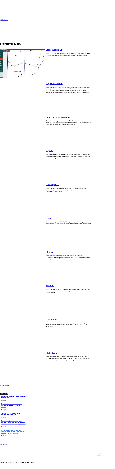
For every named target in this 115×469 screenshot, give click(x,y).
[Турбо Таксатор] (22, 97)
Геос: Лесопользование (58, 117)
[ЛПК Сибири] (10, 25)
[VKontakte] (6, 35)
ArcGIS (49, 151)
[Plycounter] (22, 333)
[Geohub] (22, 299)
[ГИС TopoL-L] (22, 198)
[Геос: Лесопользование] (22, 131)
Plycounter (52, 319)
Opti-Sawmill (52, 353)
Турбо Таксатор (54, 83)
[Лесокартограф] (22, 63)
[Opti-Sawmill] (22, 367)
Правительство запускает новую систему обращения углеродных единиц (11, 405)
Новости (4, 393)
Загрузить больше (4, 385)
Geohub (50, 285)
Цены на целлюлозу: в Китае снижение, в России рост (14, 396)
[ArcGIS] (22, 164)
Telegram (99, 453)
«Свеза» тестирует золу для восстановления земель (10, 413)
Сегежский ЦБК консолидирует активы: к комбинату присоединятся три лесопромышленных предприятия (13, 422)
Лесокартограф (54, 50)
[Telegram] (4, 35)
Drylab (49, 252)
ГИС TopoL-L (52, 184)
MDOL (49, 218)
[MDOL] (22, 232)
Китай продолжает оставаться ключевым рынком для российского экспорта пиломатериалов (12, 431)
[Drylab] (22, 266)
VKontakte (99, 455)
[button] (97, 22)
